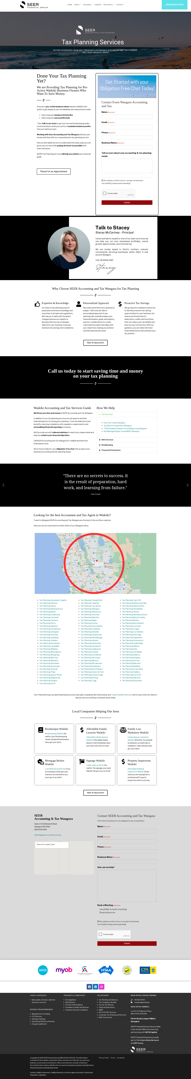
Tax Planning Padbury (131, 672)
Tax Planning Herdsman (91, 646)
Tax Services (107, 414)
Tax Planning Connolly (131, 626)
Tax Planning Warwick (131, 678)
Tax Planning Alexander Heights (53, 600)
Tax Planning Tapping (90, 603)
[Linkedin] (95, 987)
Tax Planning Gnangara (49, 632)
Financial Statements (111, 450)
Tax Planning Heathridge (132, 643)
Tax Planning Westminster (133, 606)
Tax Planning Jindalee (48, 640)
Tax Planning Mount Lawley (133, 617)
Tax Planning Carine (89, 623)
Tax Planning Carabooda (49, 615)
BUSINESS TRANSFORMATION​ (41, 1009)
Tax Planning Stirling (89, 678)
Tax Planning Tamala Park (91, 600)
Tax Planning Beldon (130, 620)
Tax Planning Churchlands (91, 626)
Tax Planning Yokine (130, 612)
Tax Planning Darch (47, 623)
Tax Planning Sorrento (131, 675)
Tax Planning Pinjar (47, 672)
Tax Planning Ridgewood (49, 678)
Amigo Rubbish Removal (122, 695)
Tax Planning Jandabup (49, 638)
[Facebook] (89, 987)
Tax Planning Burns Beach (133, 623)
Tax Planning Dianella (90, 632)
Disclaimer (121, 1058)
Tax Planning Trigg (88, 681)
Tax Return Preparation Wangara (118, 426)
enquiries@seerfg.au (142, 1002)
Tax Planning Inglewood (91, 649)
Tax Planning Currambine (132, 632)
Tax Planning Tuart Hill (131, 600)
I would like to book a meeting (113, 909)
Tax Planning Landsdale (49, 646)
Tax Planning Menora (90, 660)
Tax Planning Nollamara (91, 666)
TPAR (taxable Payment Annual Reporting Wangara (125, 428)
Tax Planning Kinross (131, 660)
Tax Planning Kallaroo (131, 655)
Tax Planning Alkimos (48, 603)
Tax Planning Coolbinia (90, 629)
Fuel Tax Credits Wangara (114, 423)
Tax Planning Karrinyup (90, 658)
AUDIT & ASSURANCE (38, 995)
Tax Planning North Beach (92, 669)
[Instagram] (101, 987)
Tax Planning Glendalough (91, 638)
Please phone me (107, 912)
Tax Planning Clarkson (48, 620)
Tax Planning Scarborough (92, 675)
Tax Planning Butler (47, 612)
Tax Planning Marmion (131, 663)
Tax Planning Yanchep (90, 615)
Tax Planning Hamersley (91, 643)
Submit (127, 202)
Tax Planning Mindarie (48, 660)
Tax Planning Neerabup (49, 663)
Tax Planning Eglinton (48, 626)
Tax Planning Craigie (130, 629)
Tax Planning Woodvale (132, 681)
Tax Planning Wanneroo (91, 612)
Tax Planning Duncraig (131, 635)
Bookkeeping (107, 445)
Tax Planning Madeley (48, 649)
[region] (95, 40)
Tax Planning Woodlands (132, 609)
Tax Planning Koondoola (49, 643)
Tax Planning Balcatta (90, 617)
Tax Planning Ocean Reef (132, 669)
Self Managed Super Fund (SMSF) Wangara (121, 431)
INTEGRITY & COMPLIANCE (74, 995)
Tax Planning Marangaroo (50, 652)
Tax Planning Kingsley (131, 658)
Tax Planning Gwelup (89, 640)
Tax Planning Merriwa (48, 658)
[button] (127, 414)
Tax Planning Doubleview (91, 635)
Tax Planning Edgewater (132, 638)
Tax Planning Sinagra (48, 681)
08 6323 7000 (139, 1000)
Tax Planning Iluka (129, 649)
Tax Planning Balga (89, 620)
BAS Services (107, 440)
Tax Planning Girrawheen (50, 629)
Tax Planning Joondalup (132, 652)
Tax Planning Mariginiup (49, 655)
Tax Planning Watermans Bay (134, 603)
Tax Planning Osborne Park (92, 672)
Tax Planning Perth (47, 683)
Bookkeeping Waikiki (54, 734)
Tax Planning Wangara (90, 609)
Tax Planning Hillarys (130, 646)
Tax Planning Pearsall (48, 669)
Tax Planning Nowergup (49, 666)
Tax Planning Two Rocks (91, 606)
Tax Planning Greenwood (132, 640)
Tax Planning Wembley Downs (134, 615)
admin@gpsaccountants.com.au (47, 835)
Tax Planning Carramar (49, 617)
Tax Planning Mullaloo (131, 666)
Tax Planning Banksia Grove (51, 609)
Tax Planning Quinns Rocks (50, 675)
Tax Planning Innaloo (89, 652)
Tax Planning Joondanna (91, 655)
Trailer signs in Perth (95, 765)
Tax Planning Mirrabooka (91, 663)
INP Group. (138, 1043)
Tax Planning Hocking (48, 635)
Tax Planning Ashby (47, 606)
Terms (113, 1058)
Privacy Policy (104, 1058)
